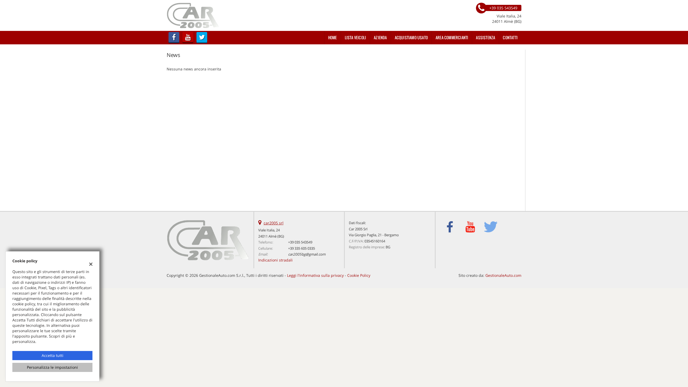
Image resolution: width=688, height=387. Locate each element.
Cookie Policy (358, 275)
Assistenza (485, 37)
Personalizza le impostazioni (52, 367)
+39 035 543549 (300, 242)
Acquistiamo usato (411, 37)
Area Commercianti (452, 37)
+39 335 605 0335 (301, 248)
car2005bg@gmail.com (306, 254)
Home (332, 37)
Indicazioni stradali (275, 260)
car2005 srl (274, 222)
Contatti (510, 37)
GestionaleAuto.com (503, 275)
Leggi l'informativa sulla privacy (315, 275)
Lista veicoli (355, 37)
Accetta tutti (52, 355)
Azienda (380, 37)
